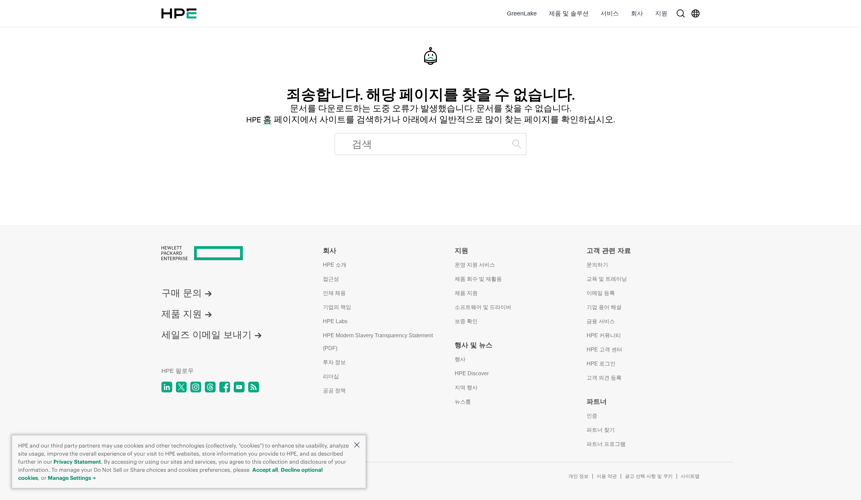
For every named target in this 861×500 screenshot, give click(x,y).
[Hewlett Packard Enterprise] (178, 13)
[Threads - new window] (210, 387)
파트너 (597, 401)
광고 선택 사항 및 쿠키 (649, 476)
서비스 (610, 13)
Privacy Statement (77, 461)
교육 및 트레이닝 (607, 279)
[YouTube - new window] (239, 387)
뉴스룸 (463, 402)
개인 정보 (578, 476)
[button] (357, 445)
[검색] (681, 13)
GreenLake (522, 13)
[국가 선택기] (695, 13)
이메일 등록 (601, 293)
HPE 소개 (334, 265)
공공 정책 (334, 390)
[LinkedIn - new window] (166, 387)
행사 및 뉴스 (473, 345)
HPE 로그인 (601, 364)
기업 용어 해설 (604, 307)
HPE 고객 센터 (604, 349)
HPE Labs (335, 321)
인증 (592, 416)
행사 (460, 359)
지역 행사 (466, 387)
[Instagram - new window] (195, 387)
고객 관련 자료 (609, 250)
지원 (661, 13)
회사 (637, 13)
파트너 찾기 (601, 430)
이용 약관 (607, 476)
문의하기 (597, 265)
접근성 (331, 279)
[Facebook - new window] (224, 387)
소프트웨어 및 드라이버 (483, 307)
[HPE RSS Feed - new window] (253, 387)
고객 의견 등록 (604, 378)
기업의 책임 (337, 307)
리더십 (331, 376)
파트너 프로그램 (606, 444)
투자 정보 (334, 362)
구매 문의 (181, 293)
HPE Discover (472, 373)
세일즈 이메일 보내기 (206, 335)
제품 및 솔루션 (569, 13)
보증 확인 (466, 321)
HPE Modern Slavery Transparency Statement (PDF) (378, 342)
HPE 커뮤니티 (604, 335)
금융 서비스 (601, 321)
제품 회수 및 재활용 (478, 279)
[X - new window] (181, 387)
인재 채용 (334, 293)
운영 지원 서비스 (475, 265)
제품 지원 (181, 314)
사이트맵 (690, 476)
